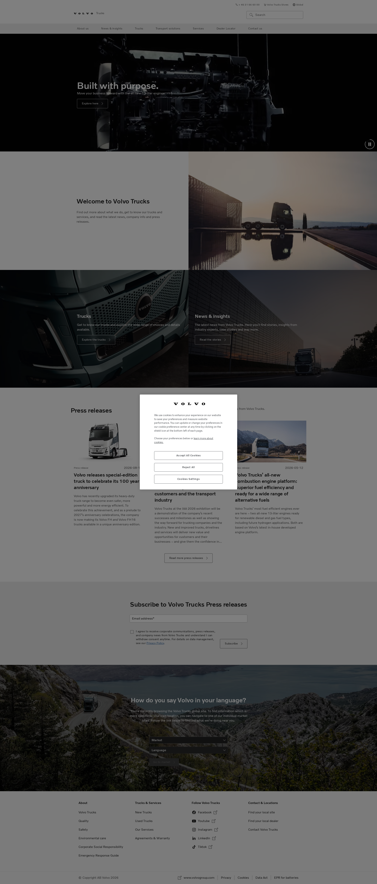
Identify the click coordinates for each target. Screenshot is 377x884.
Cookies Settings (188, 479)
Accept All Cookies (188, 455)
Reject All (188, 467)
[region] (188, 442)
